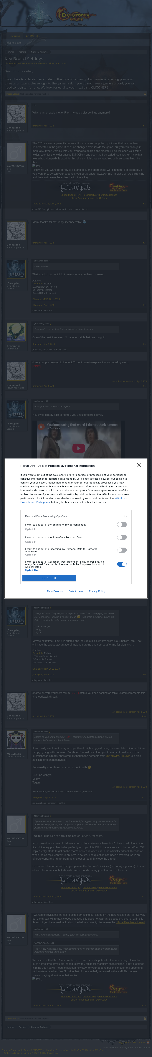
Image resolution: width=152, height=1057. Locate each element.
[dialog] (76, 528)
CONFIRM (49, 578)
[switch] (122, 524)
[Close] (140, 466)
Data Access (76, 591)
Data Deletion (55, 591)
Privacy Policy (97, 591)
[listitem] (76, 516)
